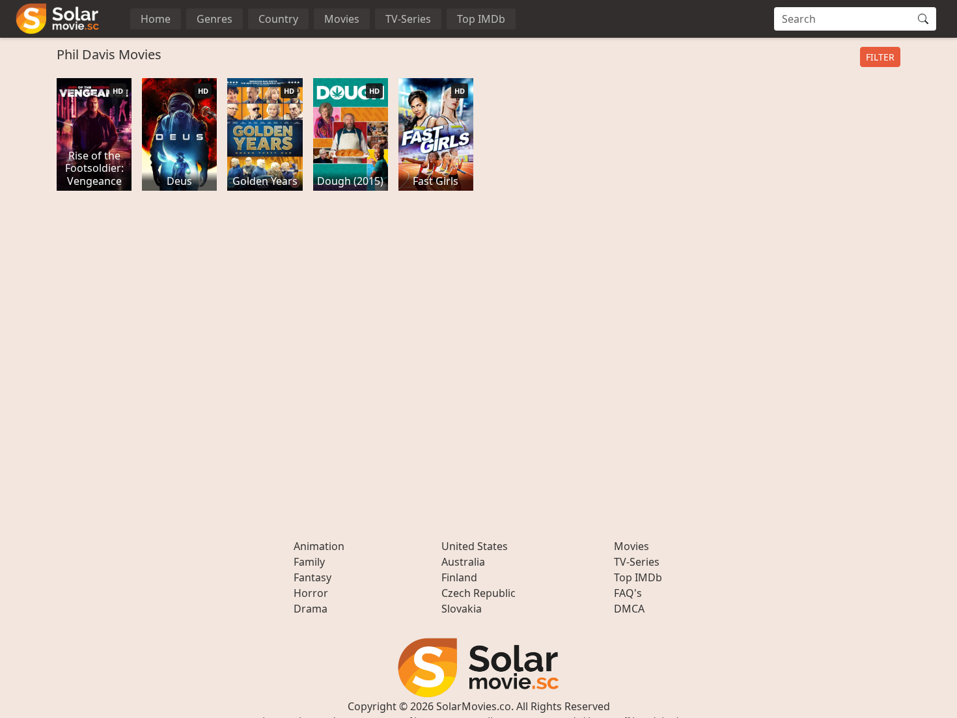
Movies (341, 19)
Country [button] (278, 19)
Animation (319, 546)
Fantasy (312, 577)
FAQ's (628, 593)
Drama (310, 608)
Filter (880, 57)
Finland (459, 577)
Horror (311, 593)
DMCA (629, 608)
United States (474, 546)
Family (309, 562)
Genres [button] (214, 19)
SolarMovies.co (473, 706)
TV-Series (408, 19)
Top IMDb (481, 19)
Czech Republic (478, 593)
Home (156, 19)
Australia (463, 562)
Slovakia (461, 608)
